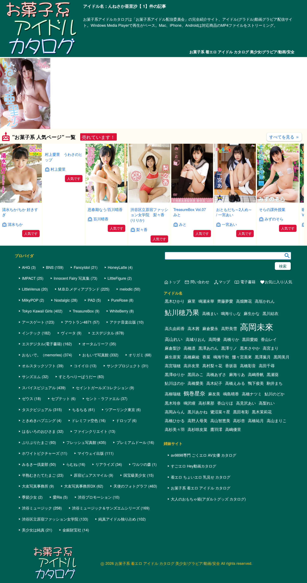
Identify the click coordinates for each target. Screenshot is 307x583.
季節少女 (29, 497)
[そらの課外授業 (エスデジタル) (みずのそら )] (278, 201)
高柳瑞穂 (173, 394)
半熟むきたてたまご (39, 475)
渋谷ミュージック (37, 508)
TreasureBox (83, 311)
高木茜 (193, 328)
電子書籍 (244, 282)
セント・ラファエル (103, 399)
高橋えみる (235, 383)
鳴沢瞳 (189, 403)
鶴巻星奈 (194, 393)
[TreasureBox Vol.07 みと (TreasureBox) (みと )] (192, 201)
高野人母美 (197, 420)
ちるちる (79, 410)
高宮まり (271, 348)
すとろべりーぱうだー (77, 377)
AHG (26, 267)
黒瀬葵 (273, 374)
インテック (31, 333)
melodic (126, 289)
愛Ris (57, 497)
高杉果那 (206, 403)
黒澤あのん (208, 348)
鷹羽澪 (216, 429)
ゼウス (27, 399)
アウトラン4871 (78, 322)
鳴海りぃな (231, 313)
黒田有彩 (241, 412)
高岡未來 (256, 327)
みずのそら (274, 218)
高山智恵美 (220, 420)
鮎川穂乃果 (182, 312)
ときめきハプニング (39, 420)
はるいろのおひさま (39, 431)
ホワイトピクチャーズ (41, 453)
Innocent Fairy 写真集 (72, 278)
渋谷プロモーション (95, 497)
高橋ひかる (175, 420)
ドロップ (123, 420)
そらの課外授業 (272, 209)
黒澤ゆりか (175, 374)
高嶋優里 (233, 429)
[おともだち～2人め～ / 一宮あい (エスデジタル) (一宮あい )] (235, 201)
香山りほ (225, 403)
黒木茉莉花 (262, 412)
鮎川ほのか (175, 383)
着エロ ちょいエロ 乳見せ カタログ (200, 477)
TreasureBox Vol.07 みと (191, 212)
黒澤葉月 (263, 357)
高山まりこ (277, 420)
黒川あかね (197, 412)
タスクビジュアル (37, 410)
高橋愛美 (195, 383)
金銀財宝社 (71, 530)
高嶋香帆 (256, 374)
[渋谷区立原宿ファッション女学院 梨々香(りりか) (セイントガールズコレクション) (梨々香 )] (149, 201)
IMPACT (29, 278)
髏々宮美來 (242, 357)
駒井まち (275, 383)
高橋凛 (189, 348)
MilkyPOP (30, 300)
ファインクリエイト (91, 431)
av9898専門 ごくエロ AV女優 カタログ (203, 455)
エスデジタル (103, 333)
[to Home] (41, 54)
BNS (50, 267)
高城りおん (196, 339)
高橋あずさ (216, 374)
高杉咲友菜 (197, 429)
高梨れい (267, 403)
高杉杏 (239, 420)
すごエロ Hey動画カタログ (193, 466)
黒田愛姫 (250, 339)
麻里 (191, 301)
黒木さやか (250, 348)
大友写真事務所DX (79, 486)
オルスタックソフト (39, 366)
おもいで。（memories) (42, 355)
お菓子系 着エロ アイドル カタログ (200, 488)
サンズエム (31, 377)
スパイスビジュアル (39, 388)
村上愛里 (58, 224)
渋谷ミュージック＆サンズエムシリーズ (106, 508)
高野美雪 (229, 328)
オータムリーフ (95, 344)
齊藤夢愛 (225, 301)
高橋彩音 (248, 365)
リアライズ (104, 464)
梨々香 (141, 229)
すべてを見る (284, 137)
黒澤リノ (229, 348)
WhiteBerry (119, 311)
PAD (91, 300)
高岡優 (214, 339)
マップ (222, 282)
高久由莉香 (175, 328)
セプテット (60, 399)
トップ (172, 282)
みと (182, 224)
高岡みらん (175, 412)
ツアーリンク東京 (120, 410)
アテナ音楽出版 (123, 322)
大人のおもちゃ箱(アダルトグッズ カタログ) (208, 499)
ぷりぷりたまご (35, 442)
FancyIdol (82, 267)
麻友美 (214, 394)
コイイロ (81, 366)
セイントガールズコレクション (102, 388)
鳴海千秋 (221, 357)
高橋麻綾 (191, 357)
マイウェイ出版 (90, 453)
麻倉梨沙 (173, 348)
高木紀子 (214, 383)
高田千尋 (267, 365)
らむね (71, 464)
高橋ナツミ (252, 394)
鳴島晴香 (231, 394)
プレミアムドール (131, 442)
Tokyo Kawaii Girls (37, 311)
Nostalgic (62, 300)
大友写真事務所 (35, 486)
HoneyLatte (117, 267)
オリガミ (136, 355)
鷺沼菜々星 (220, 412)
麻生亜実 (173, 357)
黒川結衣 (270, 313)
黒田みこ (195, 374)
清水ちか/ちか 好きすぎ (20, 212)
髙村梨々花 (212, 365)
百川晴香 (100, 218)
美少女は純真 (33, 530)
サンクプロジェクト (124, 366)
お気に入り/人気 (276, 282)
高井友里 (191, 365)
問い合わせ (196, 282)
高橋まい (210, 313)
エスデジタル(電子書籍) (42, 344)
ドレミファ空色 (85, 420)
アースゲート (33, 322)
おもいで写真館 (95, 355)
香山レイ (269, 339)
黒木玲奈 (173, 403)
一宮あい (229, 224)
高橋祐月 (256, 420)
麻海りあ (237, 374)
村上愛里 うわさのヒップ (63, 212)
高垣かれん (265, 301)
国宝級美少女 (134, 475)
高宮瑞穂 (173, 365)
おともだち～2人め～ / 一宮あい (234, 212)
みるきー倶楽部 (35, 464)
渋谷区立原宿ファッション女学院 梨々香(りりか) (149, 214)
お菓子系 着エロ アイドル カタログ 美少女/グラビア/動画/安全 (241, 52)
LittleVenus (31, 289)
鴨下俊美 (256, 383)
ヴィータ (68, 333)
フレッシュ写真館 (81, 442)
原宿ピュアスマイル (91, 475)
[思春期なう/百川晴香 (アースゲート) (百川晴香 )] (106, 201)
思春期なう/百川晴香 (105, 209)
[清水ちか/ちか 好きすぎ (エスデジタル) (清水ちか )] (21, 201)
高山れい (174, 339)
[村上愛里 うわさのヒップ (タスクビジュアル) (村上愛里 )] (64, 201)
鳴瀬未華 (206, 301)
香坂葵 (231, 365)
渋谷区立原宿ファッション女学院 (50, 519)
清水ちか (15, 224)
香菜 (206, 357)
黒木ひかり (175, 301)
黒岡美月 (281, 357)
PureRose (119, 300)
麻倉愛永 (210, 328)
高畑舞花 (244, 301)
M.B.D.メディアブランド (79, 289)
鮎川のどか (274, 394)
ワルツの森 (141, 464)
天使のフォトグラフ (130, 486)
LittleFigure (117, 278)
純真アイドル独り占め (117, 519)
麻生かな (252, 313)
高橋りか (231, 339)
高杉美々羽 (175, 429)
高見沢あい (246, 403)
